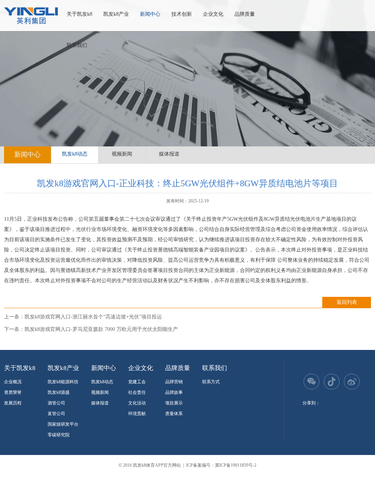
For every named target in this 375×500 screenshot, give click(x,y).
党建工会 (137, 381)
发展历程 (13, 403)
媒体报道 (169, 154)
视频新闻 (122, 154)
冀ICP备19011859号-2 (235, 465)
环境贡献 (137, 413)
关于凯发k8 (79, 14)
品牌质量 (244, 14)
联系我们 (77, 45)
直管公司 (56, 413)
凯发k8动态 (75, 154)
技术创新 (181, 14)
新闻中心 (150, 14)
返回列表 (347, 302)
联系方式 (211, 381)
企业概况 (13, 381)
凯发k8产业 (116, 14)
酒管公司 (56, 403)
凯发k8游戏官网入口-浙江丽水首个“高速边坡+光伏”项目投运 (93, 317)
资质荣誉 (13, 392)
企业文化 (213, 14)
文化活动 (137, 403)
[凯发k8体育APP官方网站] (31, 15)
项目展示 (174, 403)
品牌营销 (174, 381)
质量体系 (174, 413)
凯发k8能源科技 (63, 381)
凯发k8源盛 (59, 392)
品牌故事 (174, 392)
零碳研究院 (59, 434)
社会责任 (137, 392)
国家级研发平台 (63, 424)
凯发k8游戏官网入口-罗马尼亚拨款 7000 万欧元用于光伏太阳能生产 (101, 329)
